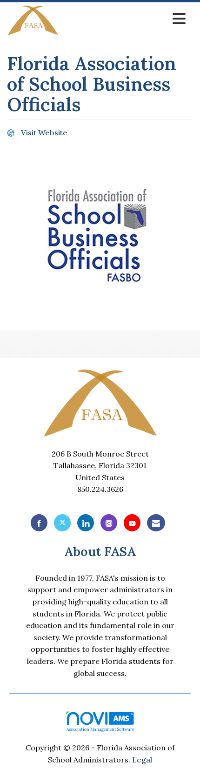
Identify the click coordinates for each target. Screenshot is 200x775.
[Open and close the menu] (124, 19)
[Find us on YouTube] (132, 522)
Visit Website (44, 132)
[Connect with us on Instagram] (108, 522)
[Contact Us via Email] (156, 522)
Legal (142, 759)
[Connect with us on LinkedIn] (85, 522)
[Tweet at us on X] (62, 522)
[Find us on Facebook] (39, 522)
